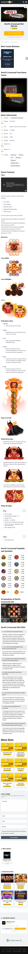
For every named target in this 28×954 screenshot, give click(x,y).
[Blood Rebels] (7, 882)
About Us (20, 948)
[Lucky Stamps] (20, 767)
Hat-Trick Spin (7, 768)
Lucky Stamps (20, 768)
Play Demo (14, 95)
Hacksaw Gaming (7, 904)
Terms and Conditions (17, 951)
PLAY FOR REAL (13, 33)
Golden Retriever (20, 884)
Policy (3, 951)
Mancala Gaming (7, 754)
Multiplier (13, 160)
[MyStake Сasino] (7, 858)
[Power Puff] (20, 781)
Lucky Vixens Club (7, 752)
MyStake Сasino (7, 56)
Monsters (18, 157)
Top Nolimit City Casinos (17, 118)
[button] (26, 611)
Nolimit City (14, 28)
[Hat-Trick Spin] (7, 767)
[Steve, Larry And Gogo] (7, 781)
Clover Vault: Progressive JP (21, 753)
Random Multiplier (15, 165)
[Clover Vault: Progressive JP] (20, 751)
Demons (21, 155)
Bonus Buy (13, 155)
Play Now (20, 928)
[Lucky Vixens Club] (7, 751)
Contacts (24, 948)
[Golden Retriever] (20, 882)
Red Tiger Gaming (7, 786)
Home (2, 42)
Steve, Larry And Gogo (7, 784)
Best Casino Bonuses (10, 46)
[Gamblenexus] (7, 1)
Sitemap (24, 951)
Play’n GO (20, 904)
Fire (12, 157)
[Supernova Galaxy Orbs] (7, 899)
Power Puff (21, 783)
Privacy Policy (8, 951)
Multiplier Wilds (14, 163)
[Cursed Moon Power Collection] (20, 899)
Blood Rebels (7, 884)
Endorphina (20, 770)
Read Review (7, 928)
